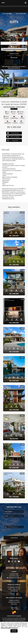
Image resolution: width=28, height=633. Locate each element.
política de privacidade (6, 628)
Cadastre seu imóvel (14, 600)
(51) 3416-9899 (7, 13)
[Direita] (26, 83)
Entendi (14, 631)
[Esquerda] (1, 83)
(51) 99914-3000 (22, 13)
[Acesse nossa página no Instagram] (15, 561)
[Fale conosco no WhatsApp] (12, 561)
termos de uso (15, 628)
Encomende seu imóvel (14, 602)
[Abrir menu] (25, 3)
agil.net (19, 615)
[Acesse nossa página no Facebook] (9, 561)
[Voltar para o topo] (3, 619)
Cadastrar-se (14, 537)
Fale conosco (14, 604)
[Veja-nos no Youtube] (19, 561)
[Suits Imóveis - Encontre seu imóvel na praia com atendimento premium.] (14, 22)
